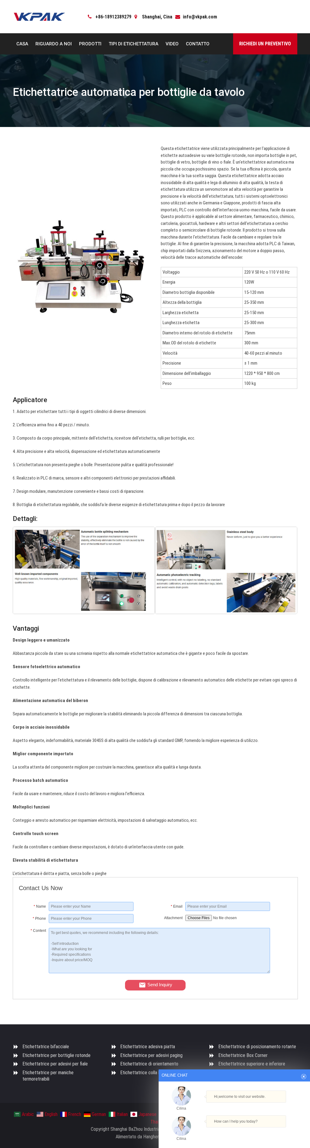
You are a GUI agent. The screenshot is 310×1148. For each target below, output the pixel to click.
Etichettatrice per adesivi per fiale (55, 1064)
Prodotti (90, 44)
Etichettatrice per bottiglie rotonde (56, 1055)
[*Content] (34, 971)
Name (40, 906)
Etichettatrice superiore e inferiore (251, 1064)
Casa (22, 44)
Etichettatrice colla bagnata (146, 1072)
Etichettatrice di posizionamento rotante (257, 1046)
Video (172, 44)
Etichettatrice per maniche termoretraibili (48, 1076)
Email (177, 906)
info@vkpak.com (200, 17)
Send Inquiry (159, 984)
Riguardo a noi (53, 44)
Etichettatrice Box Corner (243, 1055)
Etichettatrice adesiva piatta (147, 1046)
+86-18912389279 (113, 17)
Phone (39, 918)
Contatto (197, 44)
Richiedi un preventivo (265, 44)
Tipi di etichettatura (133, 44)
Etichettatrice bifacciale (45, 1046)
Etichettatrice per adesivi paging (151, 1055)
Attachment (173, 918)
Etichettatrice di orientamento (149, 1064)
